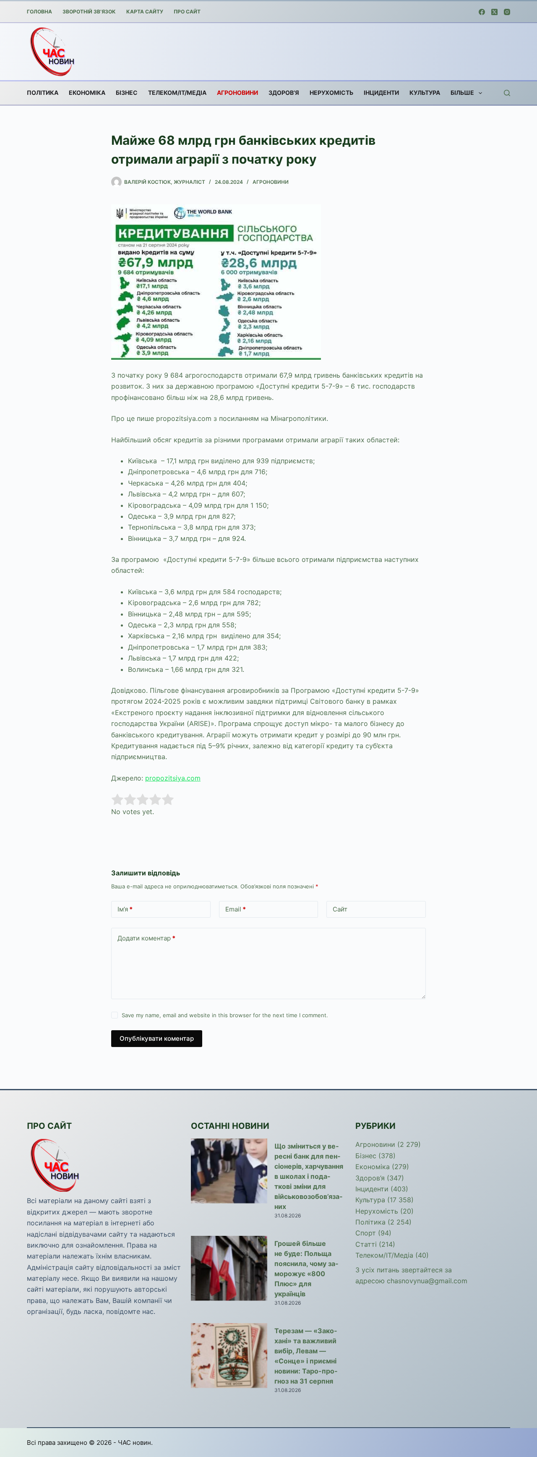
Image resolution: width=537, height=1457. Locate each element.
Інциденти (381, 92)
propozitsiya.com (173, 778)
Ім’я (125, 909)
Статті (366, 1244)
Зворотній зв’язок (89, 11)
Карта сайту (144, 11)
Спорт (365, 1233)
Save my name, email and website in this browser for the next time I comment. (225, 1015)
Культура (424, 92)
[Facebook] (482, 12)
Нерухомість (331, 92)
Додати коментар (146, 938)
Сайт (340, 909)
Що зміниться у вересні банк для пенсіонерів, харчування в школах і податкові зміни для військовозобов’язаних (308, 1176)
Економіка (87, 92)
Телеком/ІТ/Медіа (177, 92)
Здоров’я (283, 92)
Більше (462, 92)
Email (235, 909)
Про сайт (187, 11)
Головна (39, 11)
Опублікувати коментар (157, 1038)
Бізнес (127, 92)
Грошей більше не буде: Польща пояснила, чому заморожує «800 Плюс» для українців (306, 1268)
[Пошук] (507, 93)
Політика (42, 92)
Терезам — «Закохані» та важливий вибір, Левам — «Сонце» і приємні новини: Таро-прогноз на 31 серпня (305, 1355)
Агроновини (237, 92)
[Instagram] (507, 12)
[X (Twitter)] (494, 12)
